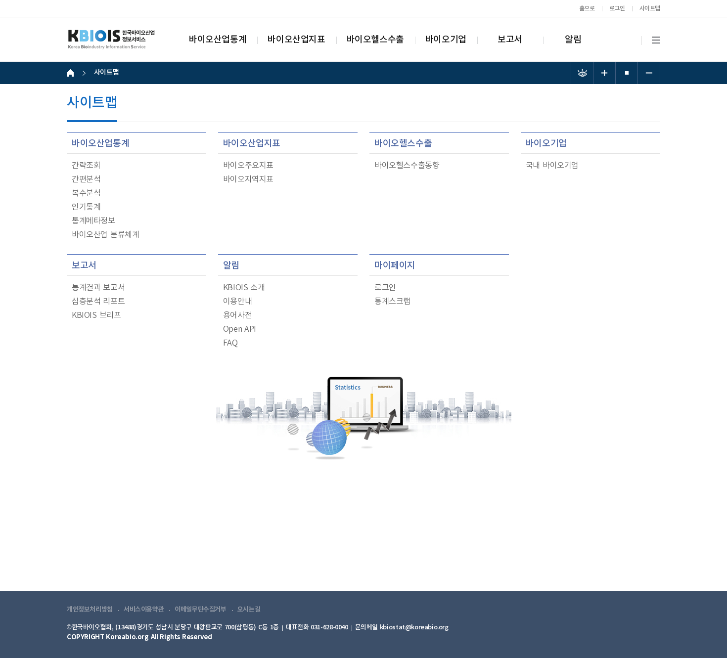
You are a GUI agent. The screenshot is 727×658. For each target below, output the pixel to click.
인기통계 (86, 207)
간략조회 (86, 165)
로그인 (617, 8)
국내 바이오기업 (552, 165)
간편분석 (86, 179)
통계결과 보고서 (98, 287)
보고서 (510, 40)
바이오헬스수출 (375, 40)
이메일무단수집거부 (201, 610)
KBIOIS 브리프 (96, 315)
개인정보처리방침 (90, 610)
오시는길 (248, 610)
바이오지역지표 (248, 179)
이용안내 (237, 301)
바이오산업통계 (217, 40)
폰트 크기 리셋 (627, 73)
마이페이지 (394, 266)
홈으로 (587, 8)
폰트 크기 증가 (604, 73)
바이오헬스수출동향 (407, 165)
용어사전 (237, 315)
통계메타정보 (93, 221)
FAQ (230, 343)
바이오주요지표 (248, 165)
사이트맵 (649, 8)
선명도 (582, 73)
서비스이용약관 (144, 610)
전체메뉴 (656, 40)
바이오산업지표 (296, 40)
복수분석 (86, 193)
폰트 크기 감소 (649, 73)
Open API (239, 329)
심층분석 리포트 (98, 301)
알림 (573, 40)
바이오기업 (445, 40)
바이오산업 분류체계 (105, 234)
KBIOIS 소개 (244, 287)
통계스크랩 (392, 301)
